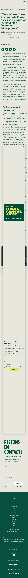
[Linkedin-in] (21, 486)
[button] (2, 49)
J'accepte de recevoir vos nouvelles (14, 366)
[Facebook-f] (17, 486)
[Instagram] (14, 486)
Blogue (6, 9)
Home (2, 9)
